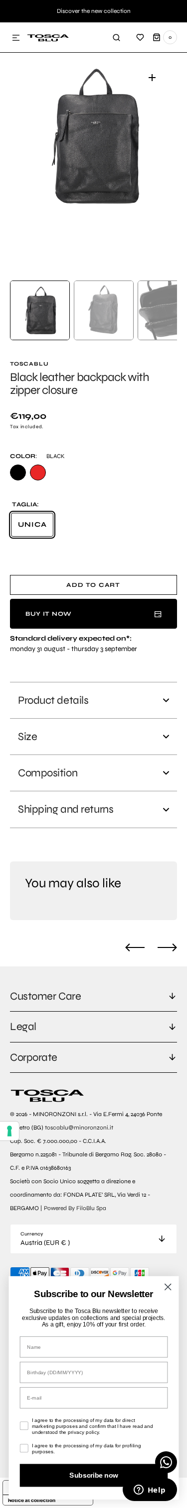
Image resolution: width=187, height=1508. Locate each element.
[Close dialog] (167, 1286)
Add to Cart (93, 584)
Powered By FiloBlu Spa (75, 1208)
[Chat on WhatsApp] (166, 1462)
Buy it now (48, 613)
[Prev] (135, 947)
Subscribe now (93, 1475)
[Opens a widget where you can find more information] (149, 1490)
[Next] (167, 947)
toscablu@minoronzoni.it (79, 1127)
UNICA (35, 528)
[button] (16, 38)
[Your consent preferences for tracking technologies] (9, 1131)
